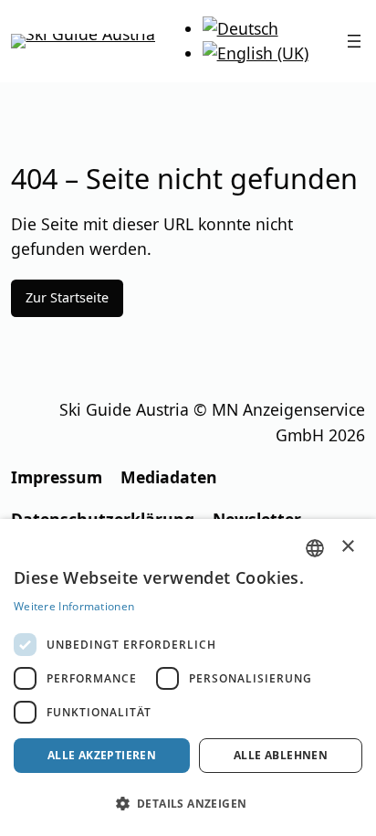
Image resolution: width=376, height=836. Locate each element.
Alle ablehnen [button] (281, 755)
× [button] (348, 546)
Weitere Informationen (74, 606)
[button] (188, 803)
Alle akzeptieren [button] (101, 755)
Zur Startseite (67, 297)
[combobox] (315, 548)
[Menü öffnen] (354, 41)
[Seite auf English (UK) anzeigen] (255, 53)
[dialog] (188, 677)
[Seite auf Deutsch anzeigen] (240, 28)
